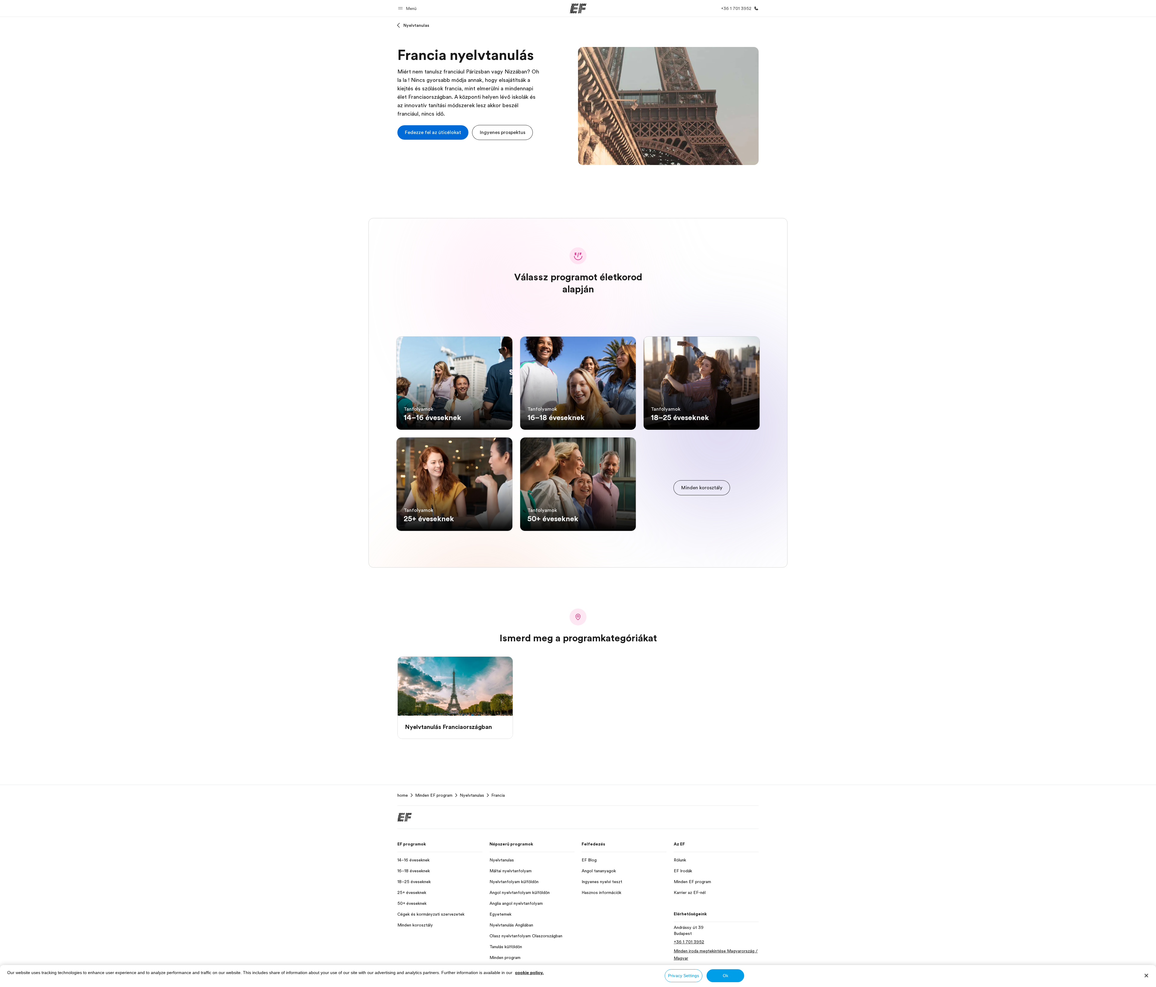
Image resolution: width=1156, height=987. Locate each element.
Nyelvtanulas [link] (472, 795)
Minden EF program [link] (433, 795)
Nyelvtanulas (416, 25)
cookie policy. (529, 972)
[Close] (1146, 975)
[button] (408, 8)
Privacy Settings (683, 975)
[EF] (578, 8)
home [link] (402, 795)
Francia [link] (498, 795)
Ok (725, 975)
